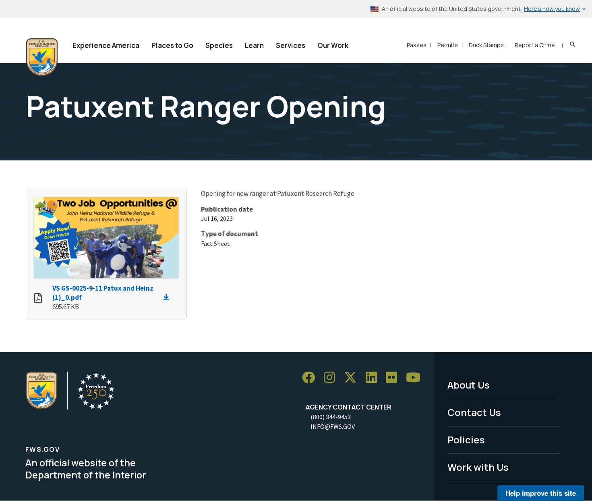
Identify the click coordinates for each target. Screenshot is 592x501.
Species (219, 45)
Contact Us (474, 412)
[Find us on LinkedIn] (374, 378)
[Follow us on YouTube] (416, 378)
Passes (416, 45)
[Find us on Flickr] (394, 378)
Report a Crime (535, 45)
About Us (468, 384)
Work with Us (478, 467)
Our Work (332, 45)
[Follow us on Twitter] (353, 378)
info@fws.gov (332, 426)
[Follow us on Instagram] (332, 378)
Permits (447, 45)
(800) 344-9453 (330, 417)
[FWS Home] (42, 57)
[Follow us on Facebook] (311, 378)
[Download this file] (168, 297)
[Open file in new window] (38, 299)
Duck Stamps (486, 45)
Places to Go (172, 45)
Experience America (105, 45)
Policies (466, 439)
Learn (254, 45)
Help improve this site (540, 493)
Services (290, 45)
